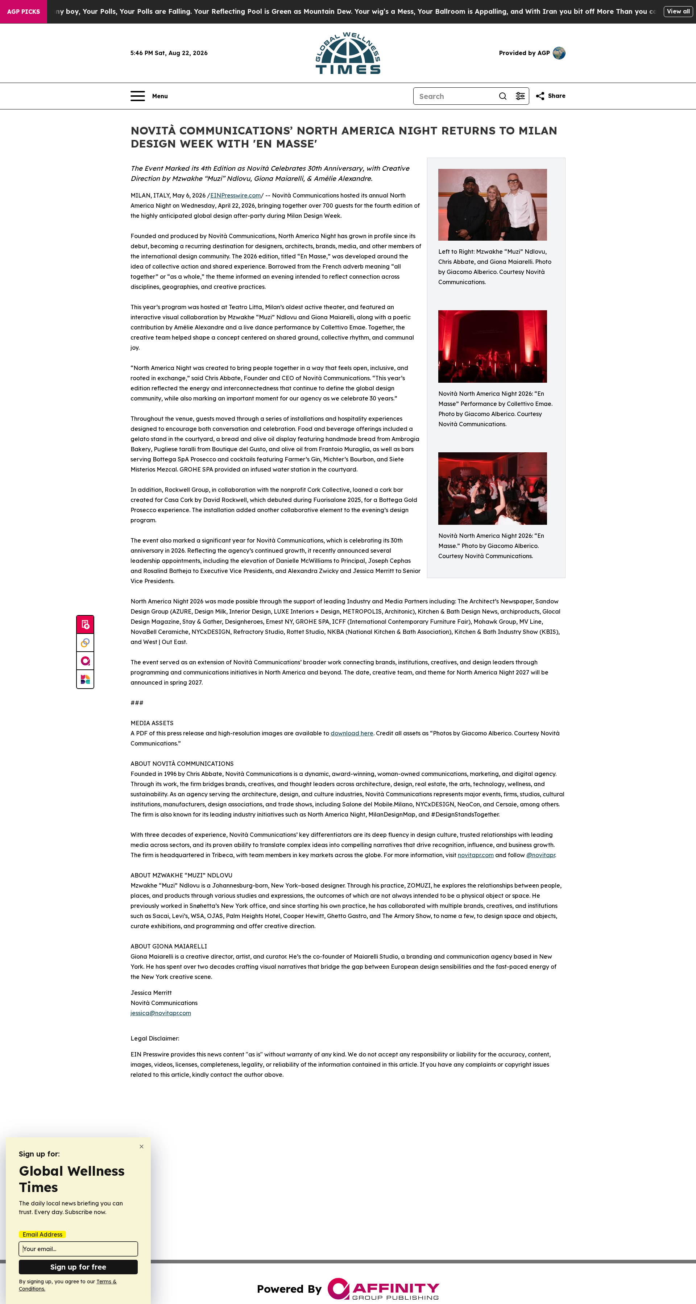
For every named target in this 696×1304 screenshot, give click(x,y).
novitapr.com (476, 855)
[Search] (502, 96)
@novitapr (540, 855)
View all (678, 11)
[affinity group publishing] (85, 661)
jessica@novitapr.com (160, 1013)
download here (352, 733)
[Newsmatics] (85, 679)
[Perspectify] (85, 643)
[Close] (141, 1146)
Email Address (42, 1234)
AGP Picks (23, 11)
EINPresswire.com (235, 195)
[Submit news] (85, 625)
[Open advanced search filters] (520, 96)
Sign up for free (78, 1266)
